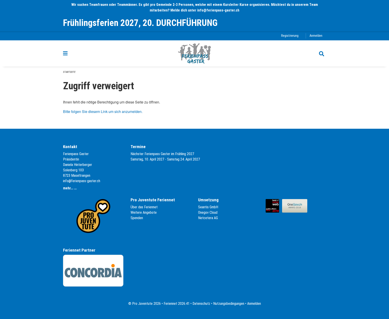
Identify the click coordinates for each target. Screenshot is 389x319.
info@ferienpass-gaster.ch (81, 181)
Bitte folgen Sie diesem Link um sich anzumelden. (102, 111)
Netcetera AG (208, 218)
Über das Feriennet (144, 207)
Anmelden (316, 36)
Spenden (137, 218)
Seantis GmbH (208, 207)
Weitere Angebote (144, 212)
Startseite (69, 72)
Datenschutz (201, 303)
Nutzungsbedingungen (228, 303)
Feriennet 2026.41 (177, 303)
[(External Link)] (274, 205)
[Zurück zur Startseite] (194, 53)
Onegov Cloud (207, 212)
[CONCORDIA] (93, 270)
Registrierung (290, 36)
